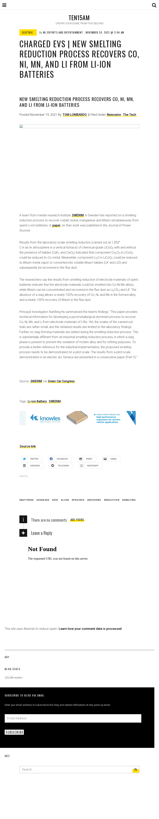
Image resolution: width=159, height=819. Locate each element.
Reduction (112, 500)
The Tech (129, 115)
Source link (28, 446)
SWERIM (78, 215)
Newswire (114, 115)
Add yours (77, 519)
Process (79, 500)
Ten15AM (79, 17)
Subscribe (14, 732)
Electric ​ (28, 32)
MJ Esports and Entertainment (63, 32)
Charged (43, 500)
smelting (130, 500)
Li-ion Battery (37, 401)
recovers (95, 500)
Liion (65, 500)
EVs (56, 500)
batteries (27, 500)
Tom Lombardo (75, 115)
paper (56, 225)
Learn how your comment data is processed (90, 629)
